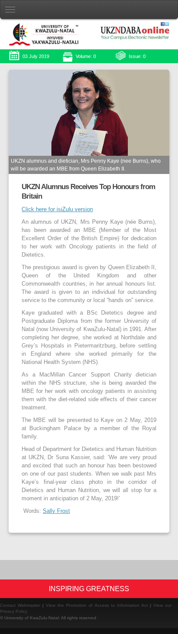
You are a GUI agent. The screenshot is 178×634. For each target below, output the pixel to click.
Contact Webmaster (20, 605)
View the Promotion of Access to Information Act (97, 605)
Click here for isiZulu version (57, 209)
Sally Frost (56, 511)
